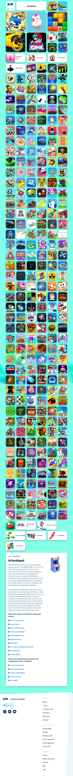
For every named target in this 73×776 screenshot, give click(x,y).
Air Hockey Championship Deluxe (21, 647)
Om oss (45, 755)
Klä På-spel (46, 716)
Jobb (44, 769)
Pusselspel (46, 712)
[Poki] (10, 4)
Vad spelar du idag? (12, 8)
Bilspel (45, 702)
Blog (44, 766)
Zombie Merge (15, 654)
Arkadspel (16, 556)
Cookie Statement (48, 743)
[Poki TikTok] (4, 711)
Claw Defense (15, 650)
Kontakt (45, 732)
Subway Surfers (15, 639)
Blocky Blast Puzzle (17, 628)
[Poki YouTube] (14, 711)
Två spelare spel (48, 709)
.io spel (45, 705)
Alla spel (45, 720)
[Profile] (8, 8)
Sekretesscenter (48, 736)
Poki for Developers (49, 759)
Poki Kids (45, 762)
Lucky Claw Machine (17, 620)
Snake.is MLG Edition (17, 632)
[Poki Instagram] (9, 711)
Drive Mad (13, 643)
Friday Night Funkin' (17, 635)
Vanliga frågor (47, 728)
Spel (9, 556)
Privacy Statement (48, 739)
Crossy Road (14, 624)
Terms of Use (47, 746)
